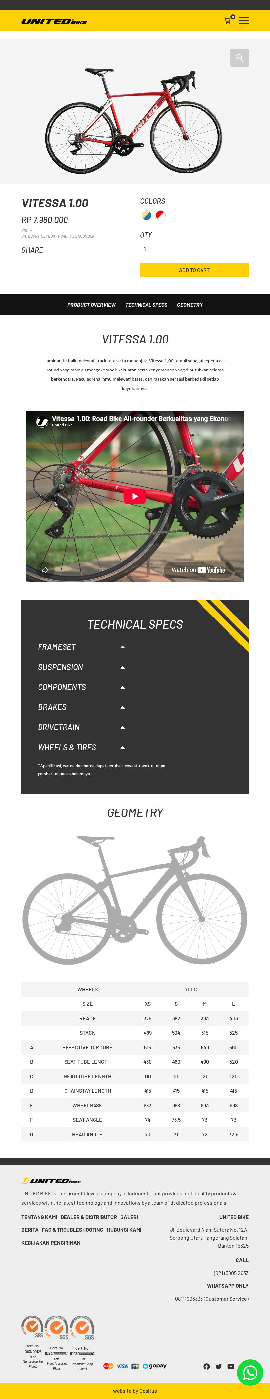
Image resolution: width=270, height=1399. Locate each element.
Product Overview (92, 304)
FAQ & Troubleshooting (72, 1229)
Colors (152, 200)
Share (32, 249)
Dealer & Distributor (89, 1217)
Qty (146, 234)
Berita (30, 1229)
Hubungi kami (124, 1229)
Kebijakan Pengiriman (51, 1242)
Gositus (148, 1390)
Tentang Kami (39, 1217)
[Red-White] (161, 215)
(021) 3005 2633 (231, 1273)
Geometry (190, 304)
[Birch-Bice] (146, 215)
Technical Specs (146, 304)
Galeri (129, 1217)
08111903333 (212, 1298)
